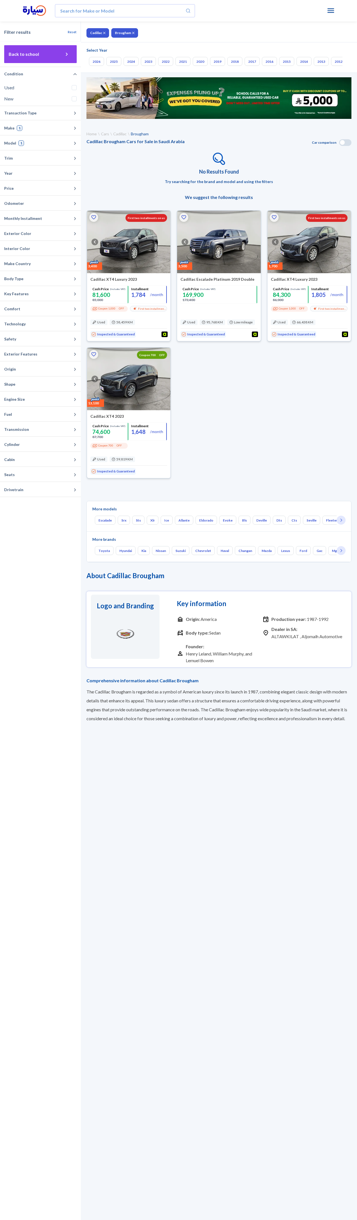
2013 (321, 61)
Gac (319, 551)
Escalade (105, 520)
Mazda (267, 551)
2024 (131, 61)
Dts (279, 520)
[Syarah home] (34, 10)
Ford (303, 551)
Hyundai (125, 551)
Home (91, 133)
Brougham (123, 33)
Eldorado (206, 520)
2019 (217, 61)
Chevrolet (203, 551)
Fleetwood (334, 520)
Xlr (152, 520)
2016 (269, 61)
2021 (183, 61)
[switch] (345, 142)
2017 (252, 61)
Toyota (104, 551)
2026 (96, 61)
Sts (138, 520)
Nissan (161, 551)
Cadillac (96, 33)
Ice (166, 520)
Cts (294, 520)
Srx (123, 520)
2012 (338, 61)
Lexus (285, 551)
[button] (93, 217)
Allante (184, 520)
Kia (143, 551)
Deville (261, 520)
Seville (312, 520)
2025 (114, 61)
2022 (166, 61)
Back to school (24, 54)
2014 (304, 61)
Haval (225, 551)
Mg (334, 551)
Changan (245, 551)
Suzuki (180, 551)
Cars (105, 133)
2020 (200, 61)
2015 (287, 61)
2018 (235, 61)
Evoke (228, 520)
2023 (148, 61)
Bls (244, 520)
